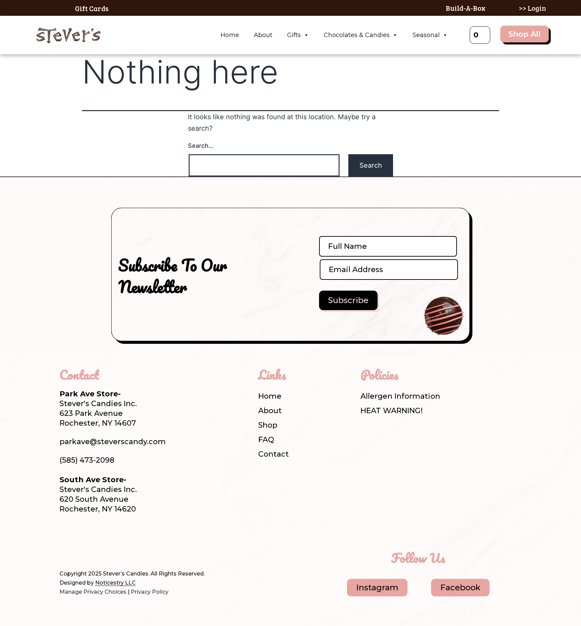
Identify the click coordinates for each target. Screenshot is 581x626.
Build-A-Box (466, 8)
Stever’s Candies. (126, 573)
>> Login (532, 8)
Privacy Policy (149, 592)
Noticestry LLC (115, 583)
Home (230, 35)
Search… (201, 145)
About (263, 35)
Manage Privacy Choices (93, 592)
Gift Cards (92, 8)
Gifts (294, 35)
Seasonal (426, 35)
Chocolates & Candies (357, 35)
